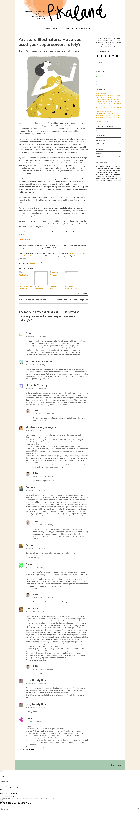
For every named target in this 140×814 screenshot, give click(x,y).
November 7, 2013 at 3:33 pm (36, 568)
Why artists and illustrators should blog (108, 115)
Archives (99, 153)
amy (22, 51)
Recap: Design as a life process (105, 113)
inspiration (62, 51)
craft (34, 51)
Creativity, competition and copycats (108, 102)
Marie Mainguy (35, 263)
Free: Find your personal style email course (14, 787)
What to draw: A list (102, 94)
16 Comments (76, 51)
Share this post (81, 293)
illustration (51, 51)
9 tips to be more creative (104, 97)
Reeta (29, 545)
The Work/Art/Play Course (9, 793)
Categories (100, 140)
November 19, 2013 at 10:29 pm (43, 669)
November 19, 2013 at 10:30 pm (43, 597)
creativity (42, 51)
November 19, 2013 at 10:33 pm (43, 414)
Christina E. (32, 608)
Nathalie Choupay (36, 385)
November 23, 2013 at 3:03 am (36, 684)
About (55, 28)
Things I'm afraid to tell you (104, 121)
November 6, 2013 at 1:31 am (35, 430)
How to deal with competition (33, 300)
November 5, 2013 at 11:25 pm (36, 365)
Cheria (29, 718)
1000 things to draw (6, 790)
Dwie (29, 564)
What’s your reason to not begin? (71, 300)
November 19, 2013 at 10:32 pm (43, 525)
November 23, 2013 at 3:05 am (36, 707)
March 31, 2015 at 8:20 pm (35, 722)
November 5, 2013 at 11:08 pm (36, 336)
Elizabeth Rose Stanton (39, 361)
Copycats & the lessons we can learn (107, 99)
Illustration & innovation (104, 111)
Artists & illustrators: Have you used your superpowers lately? (50, 42)
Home (48, 28)
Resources (67, 28)
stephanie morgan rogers (41, 427)
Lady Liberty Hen (36, 680)
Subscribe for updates (85, 28)
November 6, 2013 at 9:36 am (35, 549)
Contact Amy (4, 781)
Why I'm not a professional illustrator (108, 95)
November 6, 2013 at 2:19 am (35, 491)
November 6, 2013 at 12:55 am (36, 389)
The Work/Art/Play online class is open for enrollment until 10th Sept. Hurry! (27, 798)
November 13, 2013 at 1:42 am (36, 612)
